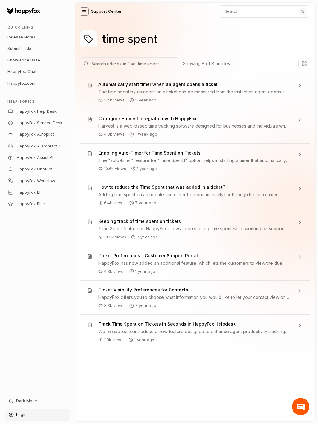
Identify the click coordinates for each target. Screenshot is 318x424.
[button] (84, 11)
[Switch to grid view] (304, 63)
